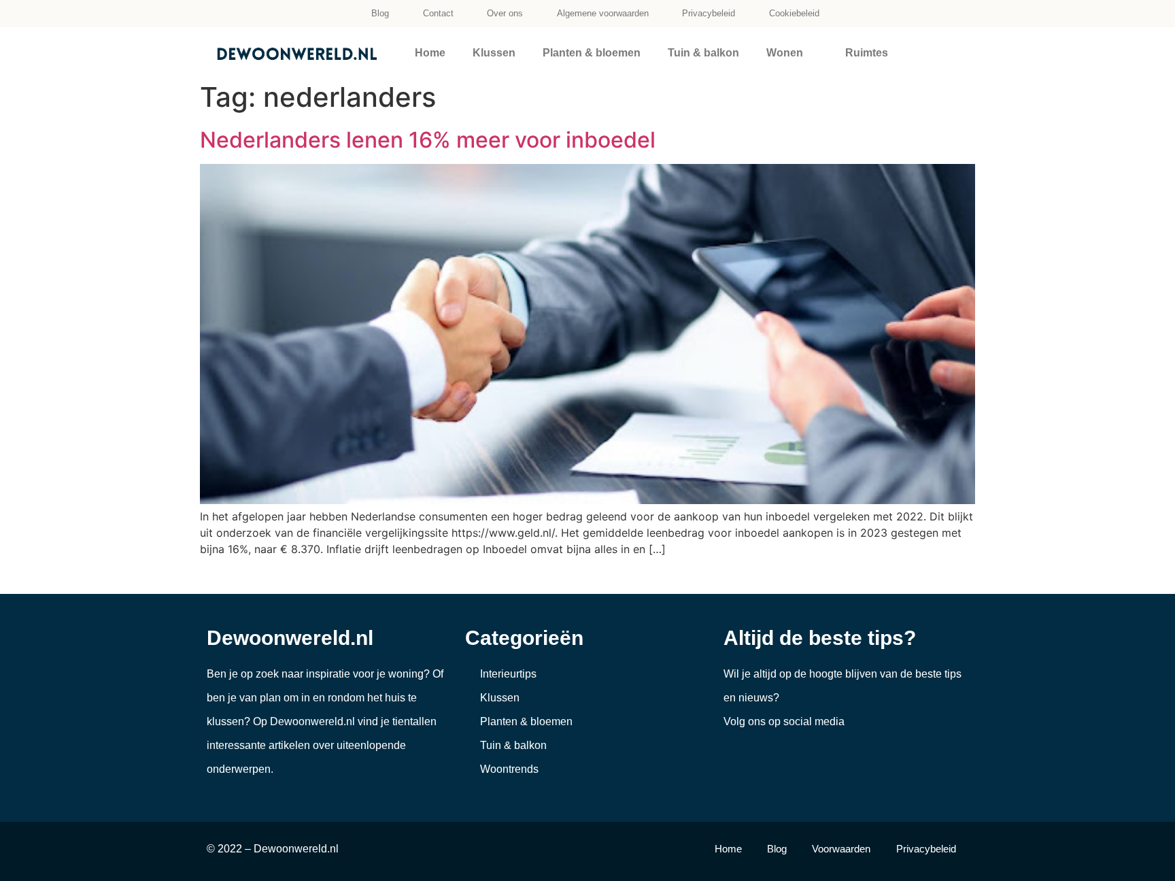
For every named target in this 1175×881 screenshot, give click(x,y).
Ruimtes (866, 53)
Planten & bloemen (592, 53)
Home (430, 53)
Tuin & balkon (703, 53)
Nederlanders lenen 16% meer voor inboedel (427, 140)
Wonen (784, 53)
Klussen (494, 53)
